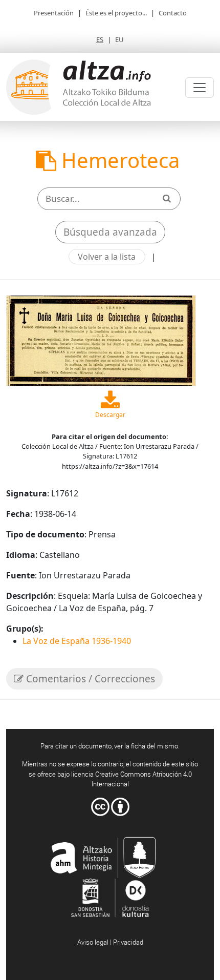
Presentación (54, 12)
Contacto (173, 12)
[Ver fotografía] (101, 339)
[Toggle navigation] (199, 87)
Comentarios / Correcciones (89, 678)
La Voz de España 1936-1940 (77, 641)
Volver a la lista (107, 256)
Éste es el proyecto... (116, 12)
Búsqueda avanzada (110, 232)
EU (119, 39)
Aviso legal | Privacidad (110, 942)
